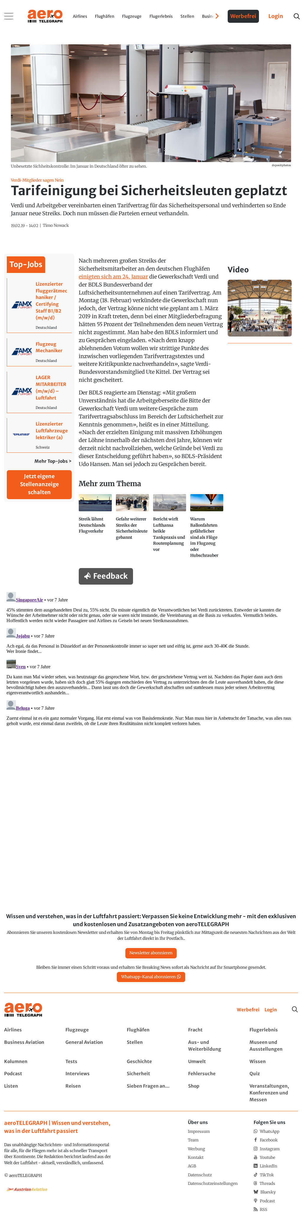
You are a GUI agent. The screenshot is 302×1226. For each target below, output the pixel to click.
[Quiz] (274, 1073)
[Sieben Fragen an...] (151, 1093)
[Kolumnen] (28, 1061)
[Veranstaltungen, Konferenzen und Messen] (274, 1093)
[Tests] (89, 1061)
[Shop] (212, 1093)
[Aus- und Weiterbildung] (212, 1046)
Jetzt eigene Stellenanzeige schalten (39, 484)
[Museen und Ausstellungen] (274, 1046)
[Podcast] (28, 1073)
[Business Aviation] (28, 1046)
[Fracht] (212, 1030)
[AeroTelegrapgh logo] (23, 1010)
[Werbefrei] (248, 1010)
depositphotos (281, 165)
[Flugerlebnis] (274, 1030)
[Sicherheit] (151, 1073)
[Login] (271, 1010)
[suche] (297, 16)
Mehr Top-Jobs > (53, 461)
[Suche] (295, 1009)
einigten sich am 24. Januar (113, 276)
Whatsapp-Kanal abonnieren (148, 976)
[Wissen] (274, 1061)
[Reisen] (89, 1093)
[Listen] (28, 1093)
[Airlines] (28, 1030)
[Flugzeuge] (89, 1030)
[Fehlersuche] (212, 1073)
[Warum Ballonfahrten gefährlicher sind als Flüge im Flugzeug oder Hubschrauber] (206, 528)
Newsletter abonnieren (151, 952)
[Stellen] (151, 1046)
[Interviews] (89, 1073)
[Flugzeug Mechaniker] (39, 352)
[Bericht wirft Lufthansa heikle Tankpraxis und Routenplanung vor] (169, 528)
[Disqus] (151, 663)
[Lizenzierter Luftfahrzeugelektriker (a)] (39, 435)
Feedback (110, 576)
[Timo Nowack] (56, 226)
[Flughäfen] (151, 1030)
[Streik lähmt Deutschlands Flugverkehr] (95, 528)
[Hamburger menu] (9, 16)
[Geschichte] (151, 1061)
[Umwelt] (212, 1061)
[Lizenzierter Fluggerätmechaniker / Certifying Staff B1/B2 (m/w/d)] (39, 305)
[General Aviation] (89, 1046)
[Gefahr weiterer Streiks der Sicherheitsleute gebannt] (132, 528)
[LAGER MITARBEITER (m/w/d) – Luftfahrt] (39, 392)
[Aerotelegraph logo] (45, 15)
